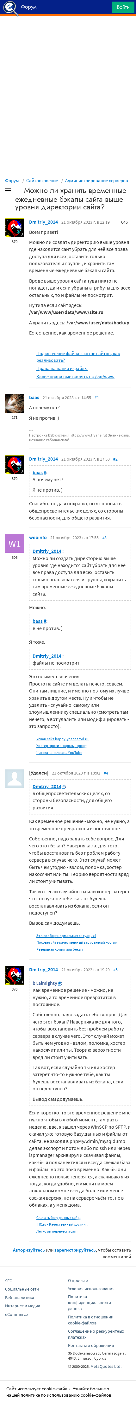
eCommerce (16, 1314)
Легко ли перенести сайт (57, 1231)
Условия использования (91, 1288)
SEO (8, 1281)
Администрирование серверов (96, 180)
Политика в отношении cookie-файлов (91, 1320)
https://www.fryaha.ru (88, 435)
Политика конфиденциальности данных (89, 1302)
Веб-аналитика (19, 1297)
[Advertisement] (68, 32)
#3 (104, 537)
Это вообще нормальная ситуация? (66, 935)
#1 (97, 397)
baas (34, 397)
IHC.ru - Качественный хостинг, (62, 1224)
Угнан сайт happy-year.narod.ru (62, 739)
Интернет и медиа (22, 1306)
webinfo (38, 537)
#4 (106, 773)
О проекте (78, 1280)
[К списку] (18, 191)
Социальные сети (22, 1289)
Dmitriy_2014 (43, 222)
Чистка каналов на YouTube (59, 752)
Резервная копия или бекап (59, 949)
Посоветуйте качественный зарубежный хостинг (77, 942)
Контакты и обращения (91, 1345)
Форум (12, 180)
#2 (115, 459)
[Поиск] (105, 8)
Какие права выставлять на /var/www (75, 376)
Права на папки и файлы (62, 368)
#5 (115, 970)
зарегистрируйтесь (75, 1250)
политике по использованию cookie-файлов (66, 1395)
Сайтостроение (42, 180)
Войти (123, 7)
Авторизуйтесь (29, 1250)
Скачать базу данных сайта (58, 1217)
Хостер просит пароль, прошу (61, 745)
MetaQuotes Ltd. (105, 1366)
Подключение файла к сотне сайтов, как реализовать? (78, 356)
